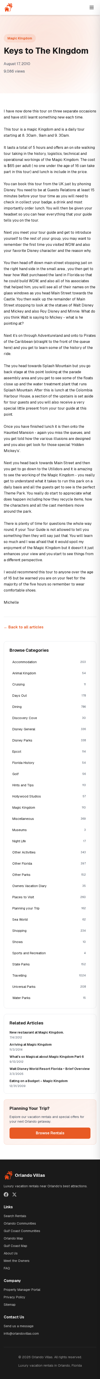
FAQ (7, 1268)
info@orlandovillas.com (21, 1333)
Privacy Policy (14, 1297)
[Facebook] (6, 1194)
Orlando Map (13, 1238)
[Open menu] (91, 7)
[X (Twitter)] (14, 1194)
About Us (11, 1253)
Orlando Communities (20, 1223)
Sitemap (10, 1304)
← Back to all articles (23, 627)
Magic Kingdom (19, 38)
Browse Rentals (50, 1133)
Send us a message (18, 1326)
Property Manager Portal (22, 1290)
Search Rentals (15, 1216)
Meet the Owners (17, 1261)
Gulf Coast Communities (22, 1231)
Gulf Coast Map (15, 1246)
